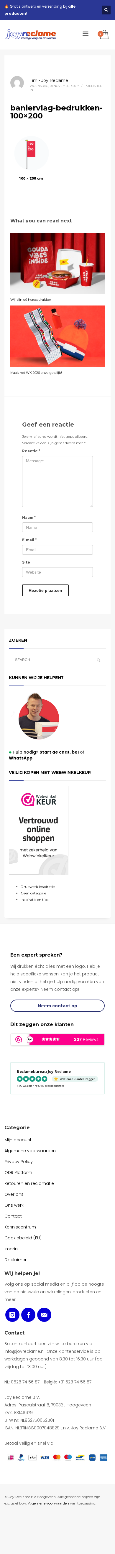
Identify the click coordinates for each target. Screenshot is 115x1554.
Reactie (31, 451)
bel (75, 752)
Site (26, 562)
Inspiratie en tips (34, 899)
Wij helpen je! (22, 1273)
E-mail (29, 540)
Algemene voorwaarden (48, 1503)
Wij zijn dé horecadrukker (30, 300)
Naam (29, 517)
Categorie (17, 1127)
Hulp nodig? (42, 752)
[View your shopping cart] (104, 35)
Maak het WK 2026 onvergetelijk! (36, 373)
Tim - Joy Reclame (49, 80)
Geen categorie (33, 893)
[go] (98, 660)
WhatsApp (20, 758)
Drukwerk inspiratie (38, 886)
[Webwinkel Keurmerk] (38, 830)
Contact (14, 1333)
